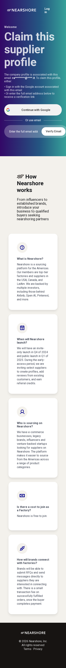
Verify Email (53, 131)
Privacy (37, 649)
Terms (27, 649)
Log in (47, 10)
